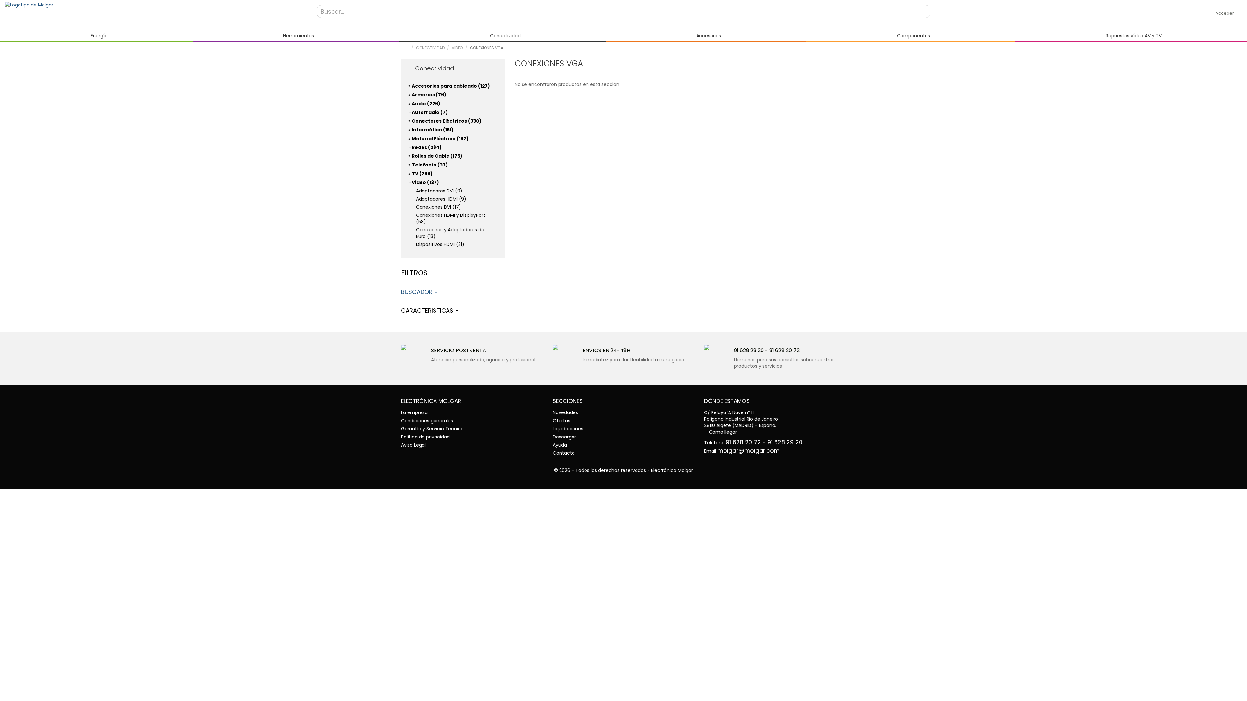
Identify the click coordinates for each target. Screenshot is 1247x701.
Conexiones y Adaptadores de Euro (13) (450, 233)
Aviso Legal (413, 445)
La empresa (414, 412)
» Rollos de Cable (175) (435, 156)
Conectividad (430, 48)
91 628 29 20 (749, 350)
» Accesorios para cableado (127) (449, 86)
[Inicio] (156, 5)
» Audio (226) (424, 103)
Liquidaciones (568, 428)
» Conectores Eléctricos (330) (445, 121)
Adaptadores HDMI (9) (441, 199)
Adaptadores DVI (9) (439, 191)
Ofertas (561, 420)
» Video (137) (423, 182)
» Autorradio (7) (428, 112)
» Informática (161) (431, 130)
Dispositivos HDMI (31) (440, 244)
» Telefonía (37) (428, 165)
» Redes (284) (425, 147)
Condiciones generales (427, 420)
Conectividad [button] (433, 68)
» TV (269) (420, 173)
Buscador (417, 292)
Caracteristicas (428, 310)
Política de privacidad (425, 437)
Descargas (565, 437)
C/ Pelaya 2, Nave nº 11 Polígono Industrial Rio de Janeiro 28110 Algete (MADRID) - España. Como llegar (741, 422)
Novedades (565, 412)
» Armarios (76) (427, 95)
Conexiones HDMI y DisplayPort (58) (450, 218)
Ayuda (560, 445)
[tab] (453, 67)
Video (457, 48)
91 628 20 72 (784, 350)
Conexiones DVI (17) (438, 207)
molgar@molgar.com (748, 451)
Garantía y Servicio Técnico (432, 428)
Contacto (564, 453)
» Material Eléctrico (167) (438, 138)
